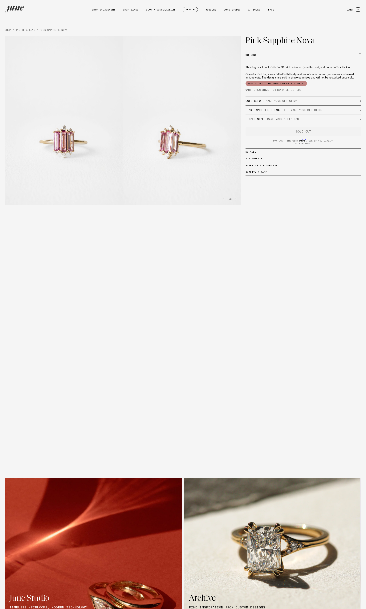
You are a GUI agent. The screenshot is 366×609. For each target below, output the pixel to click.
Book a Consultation (160, 9)
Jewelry (210, 9)
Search (190, 9)
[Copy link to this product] (360, 54)
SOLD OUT (303, 131)
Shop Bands (130, 9)
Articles (254, 9)
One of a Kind (25, 30)
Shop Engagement (103, 9)
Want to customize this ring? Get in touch (274, 90)
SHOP (8, 30)
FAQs (271, 9)
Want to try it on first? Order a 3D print (276, 83)
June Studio (232, 9)
